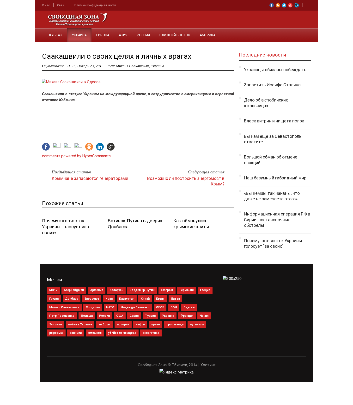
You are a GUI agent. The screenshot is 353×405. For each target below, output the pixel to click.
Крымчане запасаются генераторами (90, 178)
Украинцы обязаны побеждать (275, 69)
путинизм (197, 324)
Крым (160, 298)
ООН (173, 307)
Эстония (55, 324)
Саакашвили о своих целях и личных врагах (116, 56)
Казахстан (126, 298)
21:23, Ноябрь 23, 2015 (85, 66)
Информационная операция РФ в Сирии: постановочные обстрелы (277, 219)
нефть (140, 324)
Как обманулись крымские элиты (191, 223)
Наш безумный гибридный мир (275, 177)
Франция (187, 315)
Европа (102, 35)
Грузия (54, 298)
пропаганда (174, 324)
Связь (61, 5)
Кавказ (55, 35)
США (119, 315)
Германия (187, 290)
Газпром (167, 290)
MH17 (53, 290)
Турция (150, 315)
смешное (95, 333)
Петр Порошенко (61, 315)
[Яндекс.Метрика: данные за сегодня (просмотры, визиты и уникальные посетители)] (176, 372)
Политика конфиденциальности (94, 5)
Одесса (189, 307)
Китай (145, 298)
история (123, 324)
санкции (76, 333)
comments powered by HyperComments (76, 156)
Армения (96, 290)
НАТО (110, 307)
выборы (104, 324)
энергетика (151, 333)
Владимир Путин (142, 290)
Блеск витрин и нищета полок (274, 120)
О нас (46, 5)
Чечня (204, 315)
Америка (207, 35)
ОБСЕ (160, 307)
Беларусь (116, 290)
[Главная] (39, 32)
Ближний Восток (174, 35)
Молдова (93, 307)
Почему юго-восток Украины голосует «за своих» (65, 226)
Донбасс (71, 298)
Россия (143, 35)
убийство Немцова (122, 333)
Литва (175, 298)
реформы (56, 333)
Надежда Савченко (135, 307)
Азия (123, 35)
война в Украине (80, 324)
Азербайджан (74, 290)
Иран (109, 298)
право (155, 324)
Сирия (134, 315)
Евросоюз (92, 298)
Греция (205, 290)
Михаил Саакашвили (132, 66)
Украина (79, 35)
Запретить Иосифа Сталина (272, 84)
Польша (87, 315)
